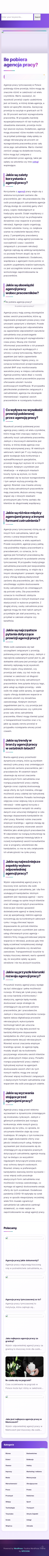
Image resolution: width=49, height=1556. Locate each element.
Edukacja (30, 1459)
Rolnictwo (30, 1496)
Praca (8, 1490)
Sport (29, 1502)
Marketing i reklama (34, 1471)
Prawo (29, 1490)
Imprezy (9, 1471)
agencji (21, 191)
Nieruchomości (11, 1484)
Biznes (8, 1453)
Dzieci (8, 1459)
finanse (8, 1465)
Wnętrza (9, 1526)
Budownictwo (32, 1453)
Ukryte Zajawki (32, 1514)
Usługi (29, 1520)
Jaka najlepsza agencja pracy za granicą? (21, 1339)
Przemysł (9, 1496)
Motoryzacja (31, 1478)
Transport (30, 1508)
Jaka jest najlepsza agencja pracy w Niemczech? (23, 1420)
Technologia (10, 1508)
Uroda (8, 1520)
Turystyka (9, 1514)
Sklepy (8, 1502)
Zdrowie (30, 1526)
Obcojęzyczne (32, 1484)
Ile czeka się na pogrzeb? (18, 1380)
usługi (35, 161)
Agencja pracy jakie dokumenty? (22, 1260)
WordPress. (18, 1548)
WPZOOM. (25, 1551)
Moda (8, 1478)
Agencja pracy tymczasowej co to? (23, 1299)
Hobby (29, 1465)
